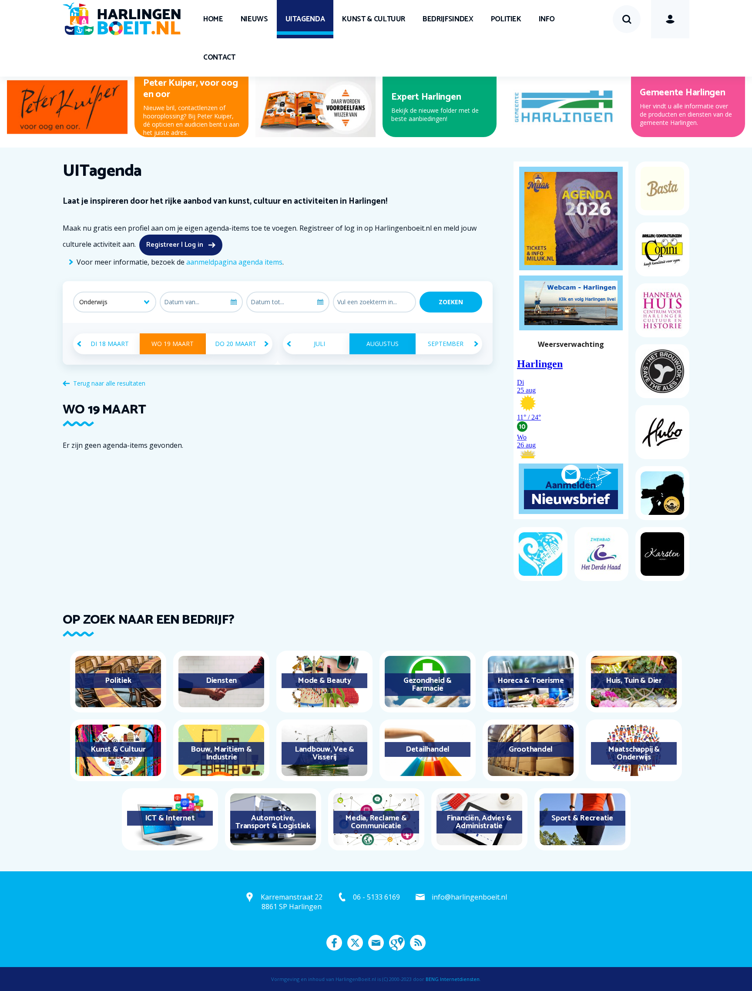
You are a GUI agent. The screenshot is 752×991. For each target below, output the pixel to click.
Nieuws (254, 19)
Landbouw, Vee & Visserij (324, 753)
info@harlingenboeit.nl (469, 897)
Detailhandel (428, 749)
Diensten (221, 680)
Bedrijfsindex (448, 19)
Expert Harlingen (426, 97)
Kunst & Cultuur (373, 19)
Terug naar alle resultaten (109, 383)
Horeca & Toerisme (530, 680)
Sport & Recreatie (582, 818)
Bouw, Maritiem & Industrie (221, 753)
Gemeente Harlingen (682, 93)
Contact (219, 57)
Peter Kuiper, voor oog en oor (190, 88)
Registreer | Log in (174, 245)
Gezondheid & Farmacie (427, 684)
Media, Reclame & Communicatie (375, 822)
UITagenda (305, 19)
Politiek (506, 19)
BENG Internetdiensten (453, 979)
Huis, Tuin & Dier (634, 680)
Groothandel (531, 749)
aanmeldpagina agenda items (234, 262)
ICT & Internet (170, 818)
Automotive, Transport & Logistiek (272, 822)
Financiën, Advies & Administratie (479, 822)
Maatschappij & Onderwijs (634, 753)
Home (213, 19)
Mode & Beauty (324, 680)
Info (547, 19)
